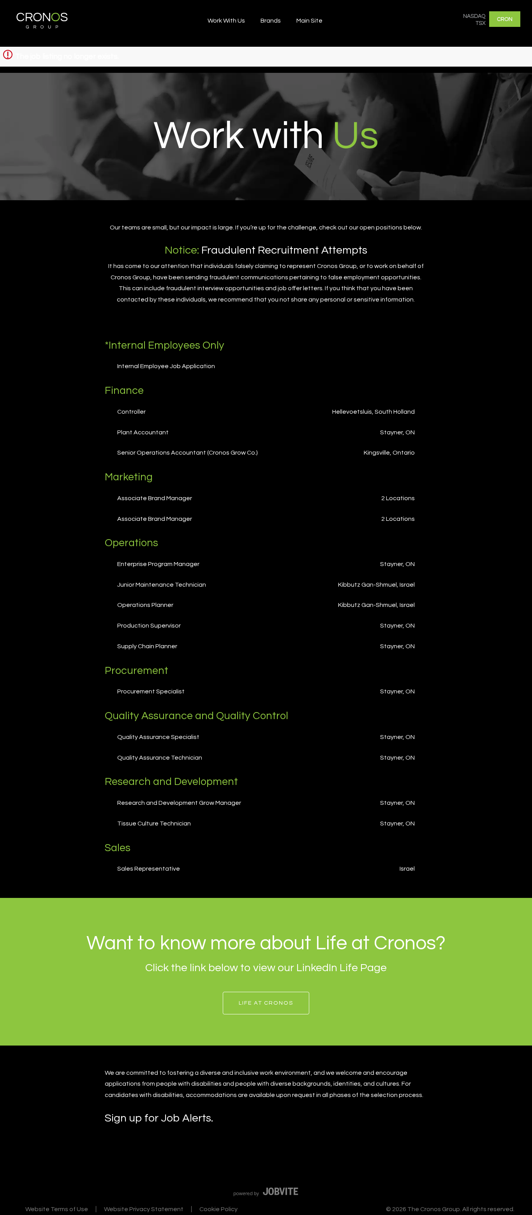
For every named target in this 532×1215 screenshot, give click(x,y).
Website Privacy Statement (143, 1209)
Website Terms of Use (56, 1209)
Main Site (309, 21)
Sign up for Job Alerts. (159, 1118)
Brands (271, 21)
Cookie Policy (218, 1209)
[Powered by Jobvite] (266, 1191)
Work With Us (226, 21)
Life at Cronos (266, 1003)
